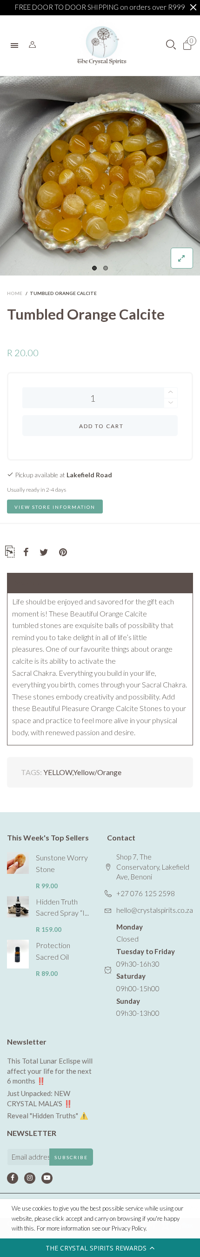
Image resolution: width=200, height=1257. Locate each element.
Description (28, 583)
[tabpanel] (100, 176)
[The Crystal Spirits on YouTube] (47, 1178)
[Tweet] (44, 552)
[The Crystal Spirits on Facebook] (12, 1178)
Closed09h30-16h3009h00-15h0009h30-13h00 (145, 970)
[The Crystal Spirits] (101, 45)
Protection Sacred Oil (53, 951)
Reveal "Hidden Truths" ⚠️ (47, 1115)
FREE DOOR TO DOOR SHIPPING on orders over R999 (100, 7)
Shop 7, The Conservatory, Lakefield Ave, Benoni (152, 867)
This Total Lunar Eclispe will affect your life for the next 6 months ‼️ (50, 1071)
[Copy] (9, 553)
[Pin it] (63, 552)
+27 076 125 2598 (145, 893)
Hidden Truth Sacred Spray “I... (62, 907)
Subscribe (71, 1157)
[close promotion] (193, 7)
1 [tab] (94, 268)
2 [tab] (105, 268)
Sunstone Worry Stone (62, 863)
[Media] (182, 258)
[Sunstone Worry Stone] (18, 863)
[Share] (26, 552)
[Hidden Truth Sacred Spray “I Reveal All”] (18, 907)
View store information (54, 507)
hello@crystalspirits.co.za (154, 910)
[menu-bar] (17, 45)
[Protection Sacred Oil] (18, 954)
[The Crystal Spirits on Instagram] (29, 1178)
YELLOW (57, 772)
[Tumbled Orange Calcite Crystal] (100, 176)
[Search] (32, 45)
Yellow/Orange (97, 772)
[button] (100, 1247)
